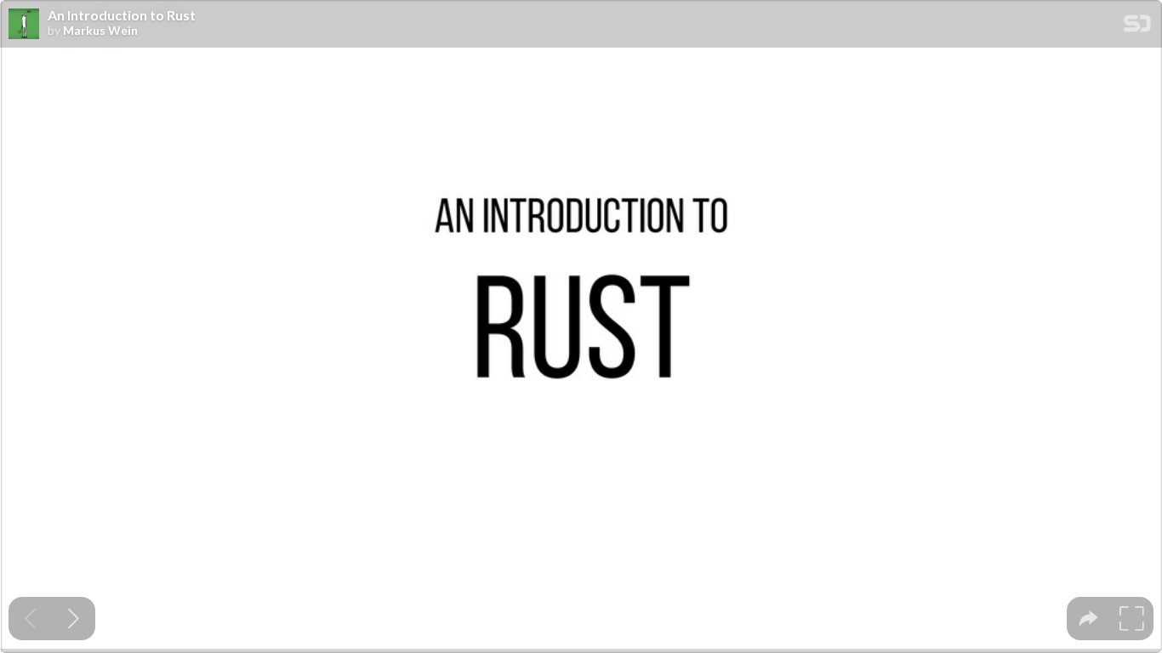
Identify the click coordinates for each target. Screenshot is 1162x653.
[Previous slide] (30, 618)
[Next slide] (73, 618)
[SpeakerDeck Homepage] (1137, 27)
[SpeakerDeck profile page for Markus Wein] (24, 25)
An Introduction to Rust (122, 15)
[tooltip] (1088, 618)
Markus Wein (100, 31)
